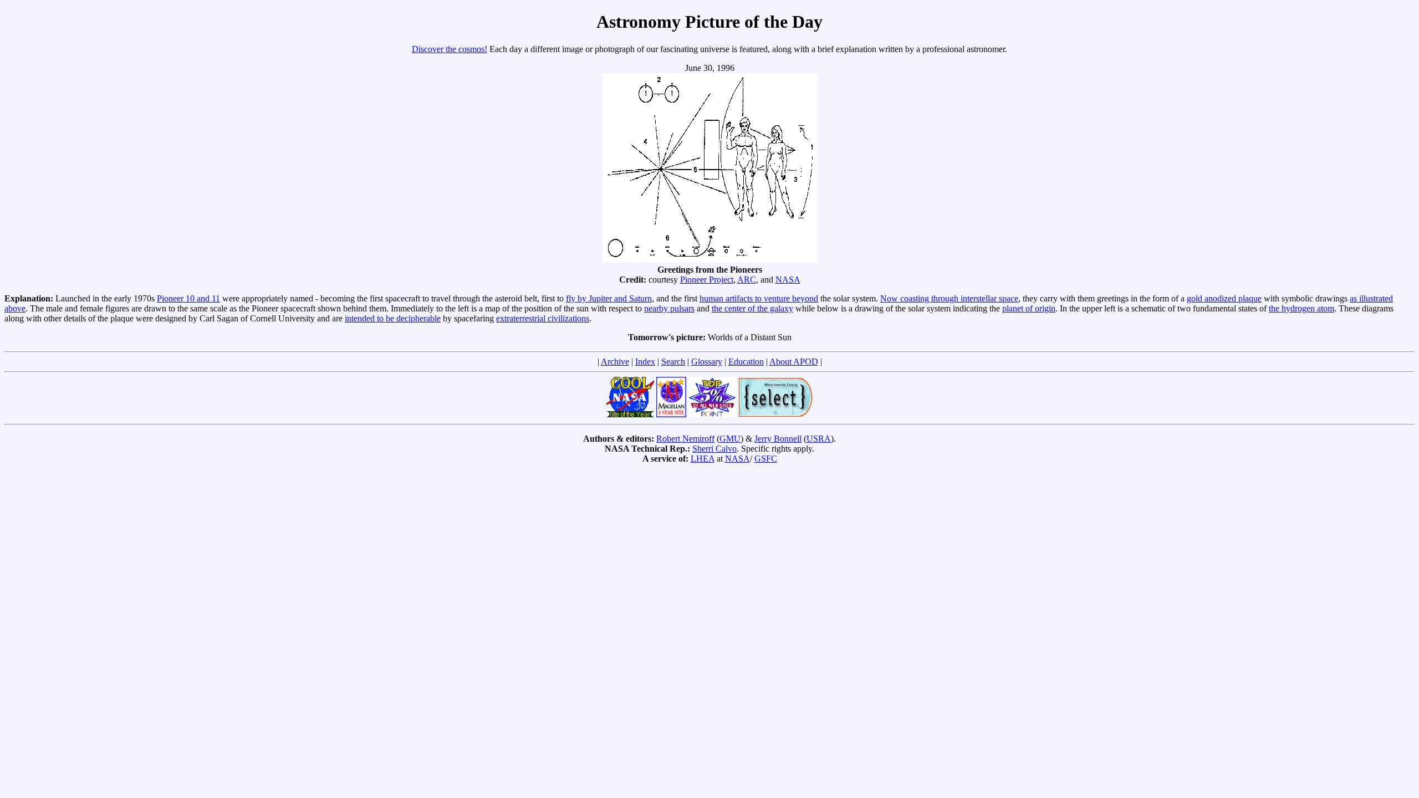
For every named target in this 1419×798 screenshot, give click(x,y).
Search (673, 361)
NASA (787, 279)
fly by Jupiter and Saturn (609, 298)
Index (645, 361)
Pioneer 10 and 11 (188, 298)
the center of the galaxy (752, 308)
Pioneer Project (706, 279)
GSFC (765, 458)
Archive (615, 361)
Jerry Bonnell (778, 438)
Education (746, 361)
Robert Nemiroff (685, 438)
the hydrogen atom (1301, 308)
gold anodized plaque (1224, 298)
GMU (730, 438)
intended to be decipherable (393, 318)
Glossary (706, 361)
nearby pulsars (669, 308)
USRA (819, 438)
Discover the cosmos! (449, 49)
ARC (746, 279)
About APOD (793, 361)
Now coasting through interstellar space (949, 298)
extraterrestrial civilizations (542, 318)
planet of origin (1028, 308)
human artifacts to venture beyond (759, 298)
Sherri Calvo (714, 448)
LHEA (702, 458)
